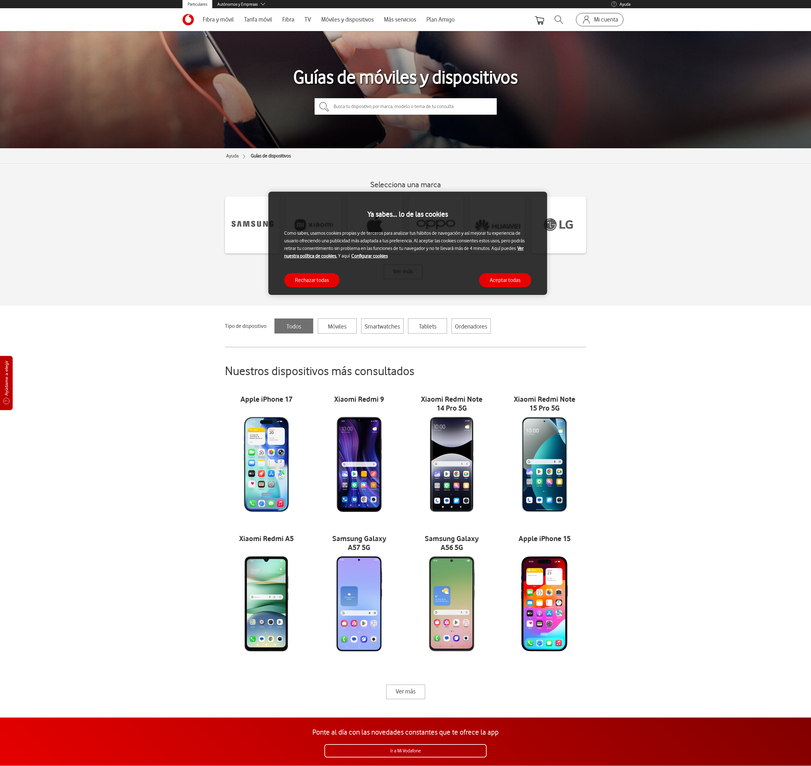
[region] (407, 243)
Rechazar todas (312, 280)
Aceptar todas (505, 280)
